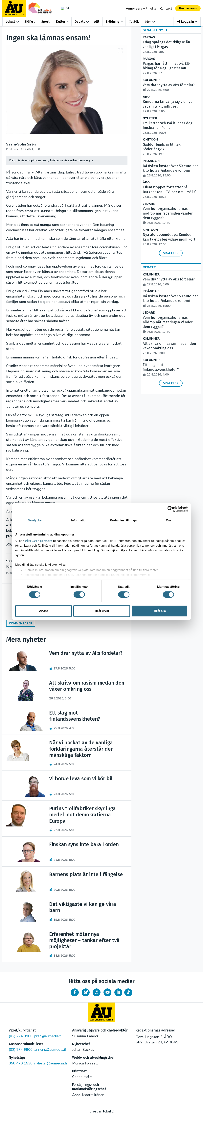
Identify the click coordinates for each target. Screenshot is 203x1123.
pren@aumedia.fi (47, 1036)
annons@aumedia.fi (50, 1049)
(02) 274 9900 (21, 1036)
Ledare (149, 204)
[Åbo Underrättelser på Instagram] (97, 992)
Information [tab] (79, 520)
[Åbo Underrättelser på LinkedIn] (118, 992)
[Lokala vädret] (64, 8)
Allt (96, 21)
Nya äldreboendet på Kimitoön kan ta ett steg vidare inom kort (169, 239)
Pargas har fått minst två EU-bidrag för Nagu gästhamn (167, 68)
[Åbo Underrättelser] (101, 1012)
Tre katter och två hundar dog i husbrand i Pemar (168, 128)
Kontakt (166, 8)
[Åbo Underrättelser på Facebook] (75, 992)
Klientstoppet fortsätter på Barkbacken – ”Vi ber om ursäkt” (169, 192)
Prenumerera (188, 8)
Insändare (151, 161)
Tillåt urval (101, 611)
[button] (187, 21)
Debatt (80, 21)
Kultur (60, 21)
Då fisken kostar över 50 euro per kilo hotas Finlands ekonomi (170, 171)
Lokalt (10, 21)
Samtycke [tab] (34, 520)
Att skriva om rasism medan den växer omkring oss (169, 348)
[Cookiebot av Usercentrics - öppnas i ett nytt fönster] (170, 509)
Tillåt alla (159, 611)
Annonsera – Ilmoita (141, 8)
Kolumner (151, 80)
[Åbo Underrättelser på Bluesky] (86, 992)
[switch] (79, 594)
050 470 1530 (21, 1063)
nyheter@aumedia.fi (50, 1063)
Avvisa (43, 611)
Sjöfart (29, 21)
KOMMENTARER (20, 623)
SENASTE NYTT (155, 30)
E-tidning (112, 21)
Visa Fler (170, 253)
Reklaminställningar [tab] (124, 520)
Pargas (149, 37)
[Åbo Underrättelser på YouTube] (107, 992)
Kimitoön (150, 140)
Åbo (146, 97)
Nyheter (150, 118)
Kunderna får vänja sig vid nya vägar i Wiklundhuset (167, 106)
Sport (45, 21)
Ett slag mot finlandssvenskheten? (161, 370)
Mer (148, 21)
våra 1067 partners (38, 540)
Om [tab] (168, 520)
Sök (136, 21)
